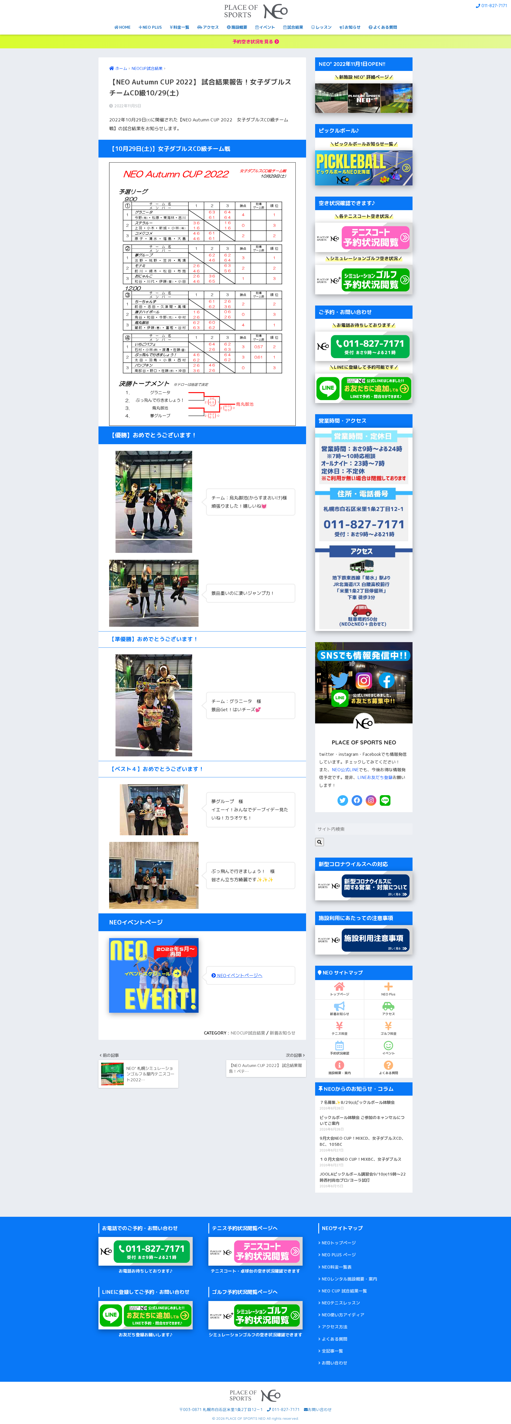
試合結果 (295, 27)
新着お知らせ (282, 1033)
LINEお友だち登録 (375, 777)
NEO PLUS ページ (339, 1255)
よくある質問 (385, 27)
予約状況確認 (339, 1053)
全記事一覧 (332, 1351)
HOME (125, 27)
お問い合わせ (334, 1363)
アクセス (211, 27)
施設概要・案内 (339, 1073)
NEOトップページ (339, 1243)
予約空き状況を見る (253, 42)
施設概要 (239, 27)
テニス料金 (340, 1034)
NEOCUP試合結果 (248, 1033)
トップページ (339, 994)
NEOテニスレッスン (341, 1303)
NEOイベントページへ (239, 975)
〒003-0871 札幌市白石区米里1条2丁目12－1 (221, 1409)
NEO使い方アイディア (343, 1315)
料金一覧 (181, 27)
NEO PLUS (152, 27)
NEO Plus (388, 994)
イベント (267, 27)
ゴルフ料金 (389, 1034)
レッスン (324, 27)
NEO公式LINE (345, 770)
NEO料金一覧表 (337, 1267)
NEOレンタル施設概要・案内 (349, 1279)
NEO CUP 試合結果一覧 (344, 1291)
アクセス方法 (334, 1327)
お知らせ (353, 27)
